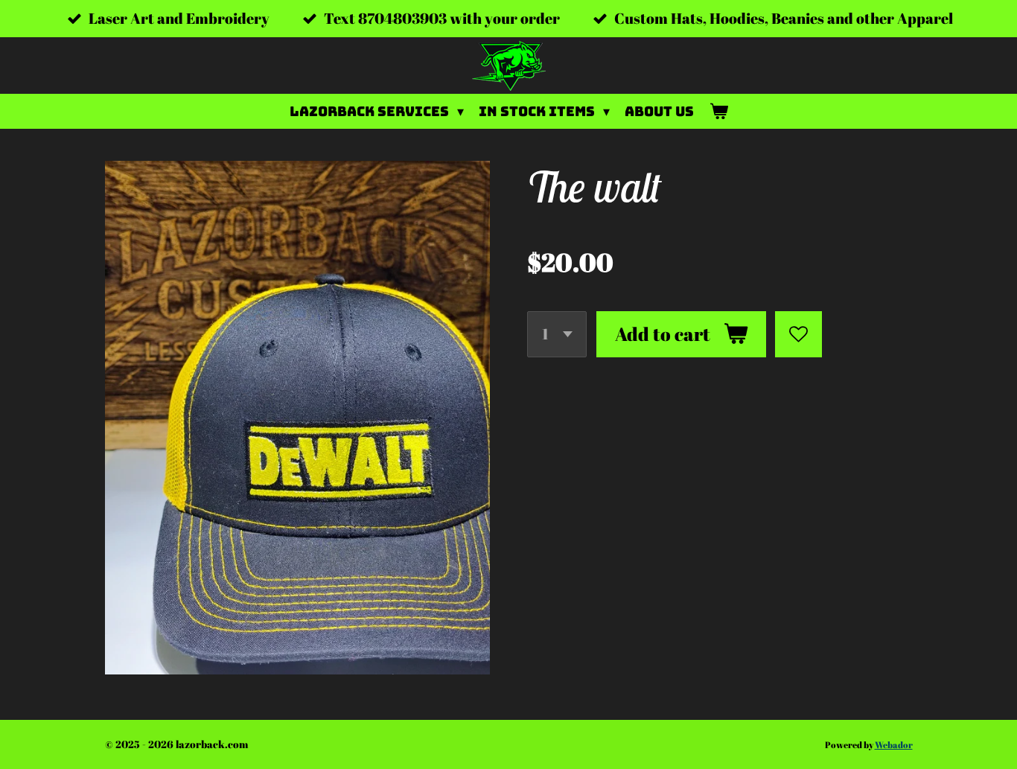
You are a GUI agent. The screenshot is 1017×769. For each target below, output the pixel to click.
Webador (894, 744)
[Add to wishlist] (798, 334)
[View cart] (718, 111)
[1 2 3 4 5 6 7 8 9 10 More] (557, 334)
